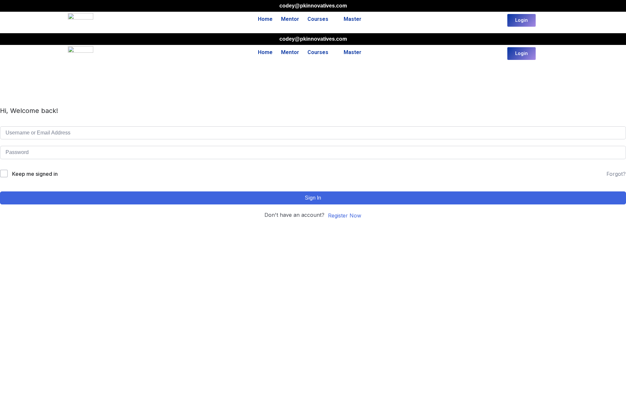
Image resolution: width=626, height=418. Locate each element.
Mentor (290, 19)
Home (265, 19)
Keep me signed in (35, 174)
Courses (317, 19)
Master (352, 19)
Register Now (344, 215)
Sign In (313, 198)
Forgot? (616, 174)
